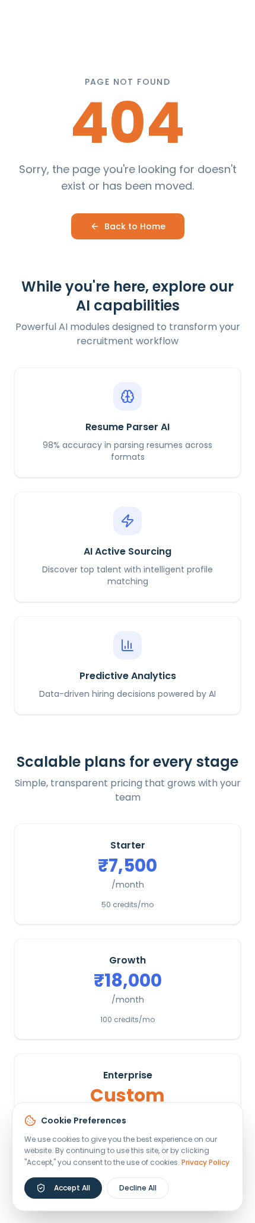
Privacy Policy (205, 1162)
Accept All (72, 1188)
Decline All (138, 1188)
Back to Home (134, 226)
